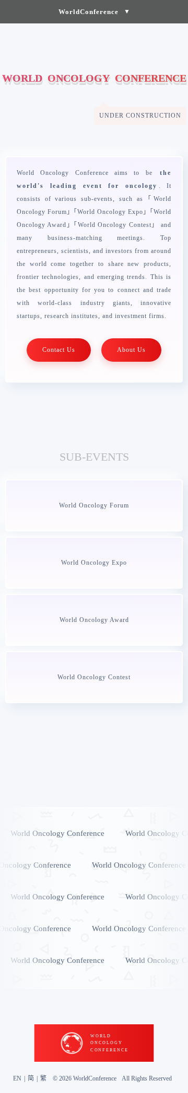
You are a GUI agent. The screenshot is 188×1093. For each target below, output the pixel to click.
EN (17, 1078)
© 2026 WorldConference (84, 1078)
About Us (131, 349)
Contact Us (58, 349)
